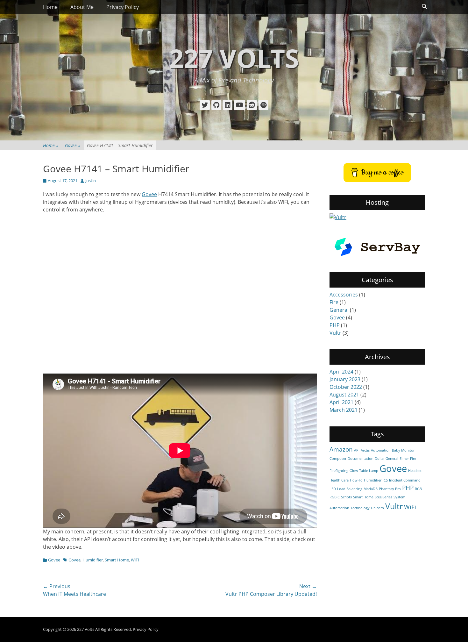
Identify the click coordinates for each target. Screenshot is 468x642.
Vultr (335, 332)
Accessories (344, 294)
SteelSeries (383, 497)
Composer (338, 458)
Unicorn (377, 508)
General (339, 309)
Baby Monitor (403, 450)
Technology (360, 508)
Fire (334, 302)
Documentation (360, 458)
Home (50, 7)
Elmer (404, 458)
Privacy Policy (122, 7)
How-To (356, 480)
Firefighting (339, 470)
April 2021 (341, 402)
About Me (82, 7)
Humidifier (92, 560)
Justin (90, 180)
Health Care (339, 480)
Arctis (365, 450)
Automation (381, 450)
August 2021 (344, 394)
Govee (73, 145)
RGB (418, 489)
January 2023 (345, 379)
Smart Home (117, 560)
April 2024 (341, 371)
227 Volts (234, 57)
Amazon (341, 449)
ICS (385, 480)
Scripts (346, 497)
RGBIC (335, 497)
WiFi (135, 560)
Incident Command (405, 480)
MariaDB (371, 489)
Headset (415, 470)
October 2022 (346, 386)
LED (333, 489)
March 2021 (344, 409)
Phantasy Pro (390, 489)
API (356, 450)
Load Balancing (349, 489)
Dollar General (386, 458)
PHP (335, 325)
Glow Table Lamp (364, 470)
